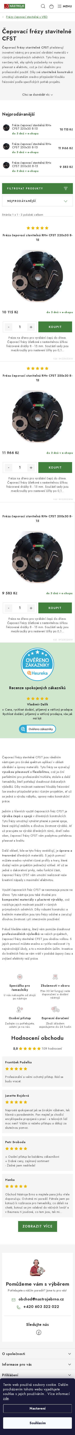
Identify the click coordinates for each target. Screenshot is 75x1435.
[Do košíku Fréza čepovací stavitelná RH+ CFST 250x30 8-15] (55, 467)
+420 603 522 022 (41, 1306)
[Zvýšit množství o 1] (31, 327)
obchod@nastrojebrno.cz (41, 1299)
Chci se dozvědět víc (36, 94)
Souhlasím (38, 1423)
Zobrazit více (37, 1226)
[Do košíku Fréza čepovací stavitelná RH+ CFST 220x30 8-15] (55, 326)
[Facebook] (38, 1332)
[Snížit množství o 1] (8, 327)
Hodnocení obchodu (37, 1038)
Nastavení (38, 1408)
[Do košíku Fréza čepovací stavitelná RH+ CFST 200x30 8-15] (55, 607)
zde (6, 1398)
